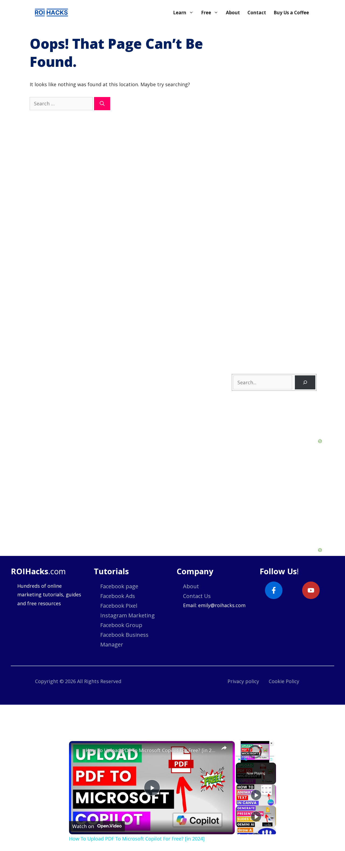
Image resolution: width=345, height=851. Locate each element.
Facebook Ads (117, 596)
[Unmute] (245, 759)
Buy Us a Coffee (291, 12)
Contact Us (197, 596)
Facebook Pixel (118, 605)
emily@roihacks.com (222, 605)
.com (38, 571)
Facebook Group (121, 625)
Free (206, 12)
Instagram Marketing (127, 615)
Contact (256, 12)
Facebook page (119, 586)
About (233, 12)
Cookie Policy (284, 681)
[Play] (239, 759)
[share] (224, 748)
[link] (77, 749)
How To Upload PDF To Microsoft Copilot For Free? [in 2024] (151, 750)
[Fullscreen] (271, 759)
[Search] (102, 103)
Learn (179, 12)
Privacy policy (243, 681)
